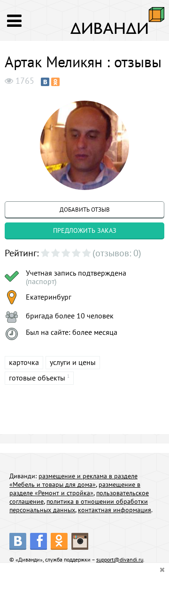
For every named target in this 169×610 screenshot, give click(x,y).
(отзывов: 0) (116, 253)
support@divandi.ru (119, 559)
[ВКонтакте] (45, 82)
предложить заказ (84, 230)
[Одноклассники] (55, 82)
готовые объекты (37, 377)
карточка (24, 362)
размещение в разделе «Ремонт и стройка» (74, 488)
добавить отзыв (85, 210)
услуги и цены (73, 362)
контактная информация (114, 510)
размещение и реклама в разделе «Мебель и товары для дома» (73, 480)
